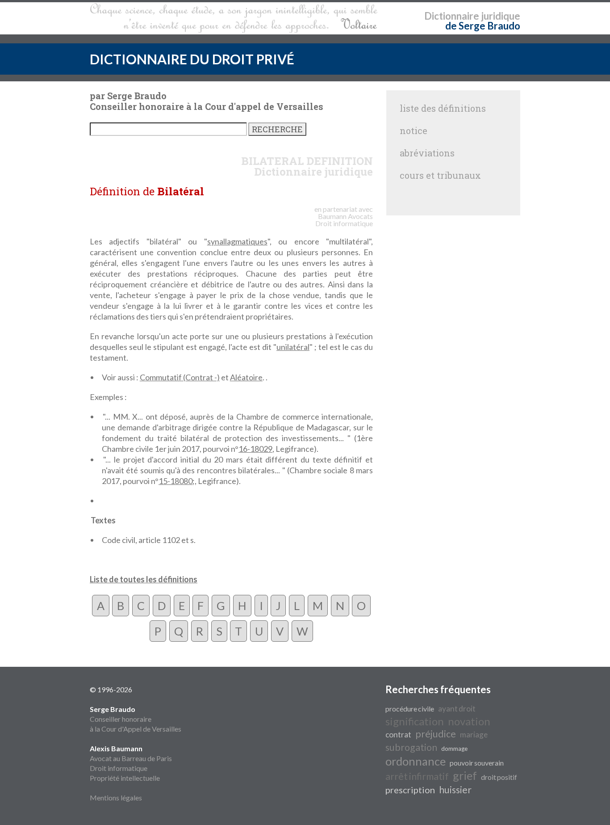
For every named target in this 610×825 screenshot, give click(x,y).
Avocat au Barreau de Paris (131, 758)
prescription (410, 789)
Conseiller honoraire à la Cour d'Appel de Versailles (135, 719)
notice (413, 130)
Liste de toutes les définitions (143, 579)
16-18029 (255, 449)
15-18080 (175, 481)
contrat (398, 734)
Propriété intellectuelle (125, 778)
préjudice (435, 734)
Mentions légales (116, 797)
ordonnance (415, 761)
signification (414, 721)
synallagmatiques (237, 241)
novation (469, 721)
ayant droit (457, 708)
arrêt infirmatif (417, 776)
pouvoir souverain (477, 762)
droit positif (499, 777)
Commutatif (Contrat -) (180, 377)
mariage (474, 734)
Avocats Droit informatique (344, 219)
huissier (455, 790)
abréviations (427, 153)
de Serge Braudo (482, 26)
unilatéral (292, 347)
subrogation (411, 747)
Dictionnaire (451, 16)
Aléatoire (246, 377)
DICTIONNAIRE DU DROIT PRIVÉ (192, 59)
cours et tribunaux (440, 175)
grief (465, 775)
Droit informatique (118, 768)
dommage (454, 748)
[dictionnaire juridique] (234, 18)
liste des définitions (443, 108)
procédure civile (409, 708)
